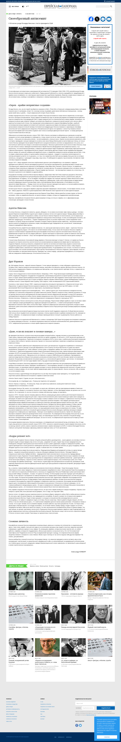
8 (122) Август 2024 (29, 13)
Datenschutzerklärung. (91, 714)
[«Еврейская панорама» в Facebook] (76, 725)
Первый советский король (97, 627)
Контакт (42, 719)
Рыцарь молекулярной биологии (73, 627)
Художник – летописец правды (72, 594)
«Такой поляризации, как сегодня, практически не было (100, 595)
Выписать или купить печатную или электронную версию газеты (23, 1)
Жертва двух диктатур (17, 594)
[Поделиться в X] (97, 19)
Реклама (42, 711)
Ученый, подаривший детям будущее (19, 661)
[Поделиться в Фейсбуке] (91, 19)
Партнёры (42, 716)
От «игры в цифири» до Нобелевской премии (69, 661)
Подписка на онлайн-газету (47, 706)
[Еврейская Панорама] (60, 6)
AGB (55, 737)
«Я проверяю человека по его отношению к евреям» (45, 628)
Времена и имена (34, 566)
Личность (19, 13)
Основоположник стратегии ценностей (45, 595)
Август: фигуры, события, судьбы (99, 660)
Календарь (57, 566)
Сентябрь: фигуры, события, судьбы (18, 628)
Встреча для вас (44, 566)
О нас (41, 701)
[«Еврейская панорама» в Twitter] (80, 725)
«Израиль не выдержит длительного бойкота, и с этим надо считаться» (46, 662)
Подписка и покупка (45, 704)
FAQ (41, 714)
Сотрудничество (44, 709)
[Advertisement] (100, 127)
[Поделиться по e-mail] (108, 19)
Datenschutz (61, 737)
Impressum (68, 737)
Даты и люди (12, 13)
